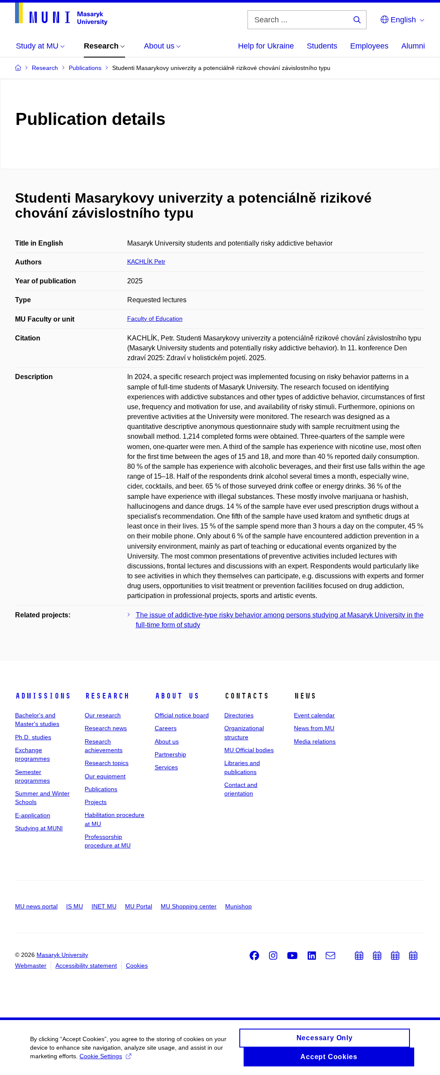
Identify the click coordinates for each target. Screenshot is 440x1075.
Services (166, 767)
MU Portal (138, 906)
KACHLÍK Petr (146, 261)
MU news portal (36, 906)
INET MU (104, 906)
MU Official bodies (249, 750)
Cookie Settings (100, 1056)
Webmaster (30, 965)
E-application (32, 815)
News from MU (314, 728)
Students (322, 46)
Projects (96, 802)
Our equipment (105, 776)
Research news (106, 728)
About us (177, 696)
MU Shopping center (189, 906)
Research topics (106, 762)
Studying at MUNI (39, 828)
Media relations (315, 741)
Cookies (137, 965)
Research (107, 696)
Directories (239, 715)
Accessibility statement (86, 965)
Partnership (170, 754)
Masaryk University (62, 954)
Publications (101, 789)
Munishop (238, 906)
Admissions (43, 696)
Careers (166, 728)
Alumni (413, 46)
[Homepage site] (61, 14)
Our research (103, 715)
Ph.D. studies (33, 737)
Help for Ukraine (266, 46)
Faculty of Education (155, 318)
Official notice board (182, 715)
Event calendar (314, 715)
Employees (369, 46)
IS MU (74, 906)
